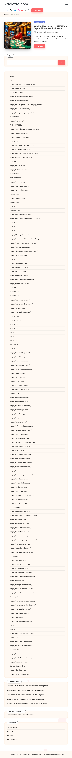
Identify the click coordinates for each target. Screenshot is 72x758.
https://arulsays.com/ (18, 617)
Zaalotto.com (16, 4)
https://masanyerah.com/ (19, 438)
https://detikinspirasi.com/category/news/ (26, 105)
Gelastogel (14, 76)
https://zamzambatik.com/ (20, 564)
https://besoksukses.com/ (19, 479)
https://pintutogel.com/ (18, 255)
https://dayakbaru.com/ (19, 670)
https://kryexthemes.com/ (19, 101)
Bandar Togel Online (17, 666)
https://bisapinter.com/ (18, 662)
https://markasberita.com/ (20, 300)
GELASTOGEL (15, 202)
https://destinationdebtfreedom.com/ (24, 251)
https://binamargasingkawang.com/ (23, 540)
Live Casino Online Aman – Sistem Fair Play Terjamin (25, 695)
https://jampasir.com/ (18, 418)
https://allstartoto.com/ (19, 267)
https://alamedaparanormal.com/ (22, 442)
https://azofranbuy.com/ (19, 190)
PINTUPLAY (14, 141)
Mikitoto (13, 80)
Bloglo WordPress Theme (55, 754)
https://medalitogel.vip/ (19, 410)
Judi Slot (10, 736)
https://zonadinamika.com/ (20, 109)
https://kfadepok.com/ (18, 503)
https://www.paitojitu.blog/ (20, 609)
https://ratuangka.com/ (18, 170)
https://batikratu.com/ (18, 373)
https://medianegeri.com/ (19, 560)
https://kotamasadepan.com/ (21, 369)
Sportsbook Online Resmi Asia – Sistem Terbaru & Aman (27, 704)
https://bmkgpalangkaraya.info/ (22, 113)
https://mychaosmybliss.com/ (21, 646)
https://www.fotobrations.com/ (22, 621)
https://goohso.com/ (18, 88)
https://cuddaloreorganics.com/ (22, 593)
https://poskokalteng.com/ (20, 459)
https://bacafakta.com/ (19, 276)
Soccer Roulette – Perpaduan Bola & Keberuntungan (25, 699)
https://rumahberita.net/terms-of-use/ (24, 129)
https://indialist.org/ (17, 414)
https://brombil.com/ (18, 198)
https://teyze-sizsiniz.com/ (20, 483)
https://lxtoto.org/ (17, 121)
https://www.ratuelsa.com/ (20, 544)
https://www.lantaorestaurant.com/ (23, 515)
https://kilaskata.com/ (18, 422)
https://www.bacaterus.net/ (20, 446)
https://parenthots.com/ (19, 536)
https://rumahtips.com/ (18, 491)
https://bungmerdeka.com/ (20, 247)
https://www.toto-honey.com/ (21, 642)
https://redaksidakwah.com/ (20, 467)
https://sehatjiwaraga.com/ (20, 149)
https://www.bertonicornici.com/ (22, 552)
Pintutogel (14, 556)
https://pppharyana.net (18, 133)
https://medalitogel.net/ (19, 402)
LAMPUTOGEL (15, 194)
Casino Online (39, 22)
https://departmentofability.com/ (22, 633)
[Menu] (66, 4)
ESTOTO (13, 206)
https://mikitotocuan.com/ (20, 532)
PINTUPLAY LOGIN (17, 320)
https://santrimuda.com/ (19, 434)
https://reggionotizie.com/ (20, 389)
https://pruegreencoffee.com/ (21, 585)
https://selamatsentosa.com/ (21, 463)
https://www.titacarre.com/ (20, 528)
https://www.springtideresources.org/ (24, 84)
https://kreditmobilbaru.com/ (21, 454)
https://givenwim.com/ (18, 263)
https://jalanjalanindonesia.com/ (22, 495)
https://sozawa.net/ (17, 182)
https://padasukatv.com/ (19, 284)
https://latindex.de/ (17, 581)
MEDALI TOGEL (15, 178)
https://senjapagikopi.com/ (20, 499)
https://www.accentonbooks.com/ (23, 577)
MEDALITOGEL (15, 210)
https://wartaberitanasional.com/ (22, 145)
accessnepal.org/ (16, 92)
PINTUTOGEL (15, 117)
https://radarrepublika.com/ (20, 511)
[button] (37, 10)
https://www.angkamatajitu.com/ (22, 601)
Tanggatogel (15, 507)
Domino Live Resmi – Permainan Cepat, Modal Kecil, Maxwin (50, 27)
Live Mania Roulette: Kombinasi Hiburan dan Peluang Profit (27, 686)
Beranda (6, 15)
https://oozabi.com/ (17, 357)
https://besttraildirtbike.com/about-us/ (24, 239)
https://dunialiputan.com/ (19, 235)
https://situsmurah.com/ (19, 361)
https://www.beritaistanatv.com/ (22, 280)
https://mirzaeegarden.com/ (20, 406)
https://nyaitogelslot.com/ (20, 524)
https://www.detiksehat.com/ (21, 214)
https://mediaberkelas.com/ (20, 548)
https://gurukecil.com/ (18, 166)
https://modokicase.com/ (19, 398)
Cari (10, 56)
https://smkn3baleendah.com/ (21, 158)
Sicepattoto (14, 650)
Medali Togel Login (17, 381)
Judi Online (10, 731)
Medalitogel (14, 393)
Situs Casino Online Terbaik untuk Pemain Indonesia (25, 690)
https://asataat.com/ (18, 271)
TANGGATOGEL (16, 125)
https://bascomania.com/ (19, 186)
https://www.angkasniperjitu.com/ (23, 605)
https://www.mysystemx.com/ (21, 475)
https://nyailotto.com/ (18, 471)
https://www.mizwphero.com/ (21, 589)
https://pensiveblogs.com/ (20, 353)
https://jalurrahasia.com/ (19, 568)
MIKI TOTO (14, 345)
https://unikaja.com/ (17, 377)
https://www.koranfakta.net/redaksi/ (24, 153)
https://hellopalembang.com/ (21, 430)
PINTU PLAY (14, 316)
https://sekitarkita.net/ (18, 487)
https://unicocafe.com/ (18, 308)
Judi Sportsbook (12, 740)
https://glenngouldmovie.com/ (21, 572)
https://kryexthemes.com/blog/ (21, 97)
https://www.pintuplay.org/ (20, 312)
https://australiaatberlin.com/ (21, 658)
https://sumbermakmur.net (20, 137)
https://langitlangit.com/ (19, 385)
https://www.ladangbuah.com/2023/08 (25, 219)
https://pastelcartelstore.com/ (21, 304)
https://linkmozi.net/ (17, 450)
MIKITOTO (13, 332)
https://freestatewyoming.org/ (21, 674)
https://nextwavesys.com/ (20, 365)
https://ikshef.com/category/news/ (23, 243)
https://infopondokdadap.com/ (21, 426)
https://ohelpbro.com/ (18, 520)
